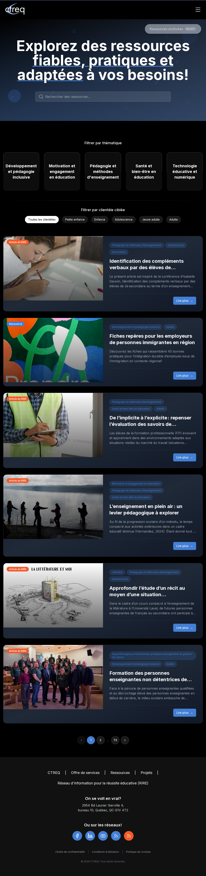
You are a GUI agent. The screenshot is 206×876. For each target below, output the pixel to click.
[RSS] (116, 836)
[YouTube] (103, 836)
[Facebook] (77, 836)
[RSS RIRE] (129, 836)
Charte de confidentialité (70, 851)
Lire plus (184, 300)
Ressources (120, 773)
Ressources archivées (172, 29)
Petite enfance (75, 219)
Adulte (173, 219)
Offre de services (85, 773)
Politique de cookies (138, 851)
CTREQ (54, 773)
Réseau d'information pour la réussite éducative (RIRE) (103, 783)
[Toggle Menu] (198, 9)
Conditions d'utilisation (105, 851)
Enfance (99, 219)
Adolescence (124, 219)
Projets (146, 773)
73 (115, 740)
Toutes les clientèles (42, 219)
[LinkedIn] (90, 836)
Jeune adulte (151, 219)
